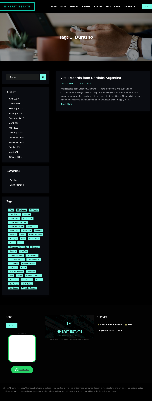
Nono (23, 239)
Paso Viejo (31, 272)
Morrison (38, 231)
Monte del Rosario (16, 226)
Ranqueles (14, 280)
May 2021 (13, 152)
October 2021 (15, 147)
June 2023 (14, 99)
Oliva (20, 243)
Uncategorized (17, 185)
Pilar (11, 276)
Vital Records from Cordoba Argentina (90, 78)
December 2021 (16, 137)
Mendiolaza (21, 210)
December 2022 (16, 118)
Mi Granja (34, 210)
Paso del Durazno (16, 272)
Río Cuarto (14, 288)
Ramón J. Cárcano (33, 276)
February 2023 (16, 108)
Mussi (22, 235)
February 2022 (16, 133)
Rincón (39, 280)
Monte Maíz (14, 231)
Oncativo (13, 251)
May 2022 (13, 123)
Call (147, 6)
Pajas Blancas (32, 255)
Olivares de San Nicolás (18, 247)
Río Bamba (14, 284)
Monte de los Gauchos (18, 222)
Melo (11, 210)
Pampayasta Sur (34, 259)
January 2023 (15, 113)
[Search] (43, 77)
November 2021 (16, 142)
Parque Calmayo (28, 263)
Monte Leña (31, 226)
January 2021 (15, 157)
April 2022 (13, 128)
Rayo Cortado (27, 280)
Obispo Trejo (34, 239)
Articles (13, 180)
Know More (66, 104)
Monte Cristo (27, 218)
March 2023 (14, 103)
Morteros (13, 235)
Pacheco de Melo (16, 255)
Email (11, 325)
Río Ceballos (27, 284)
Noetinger (13, 239)
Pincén (19, 276)
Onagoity (35, 247)
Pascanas (13, 267)
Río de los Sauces (29, 288)
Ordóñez (23, 251)
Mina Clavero (14, 214)
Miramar (27, 214)
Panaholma (14, 263)
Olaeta (12, 243)
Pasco (23, 267)
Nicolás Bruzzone (35, 235)
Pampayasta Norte (17, 259)
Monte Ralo (27, 231)
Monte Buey (14, 218)
